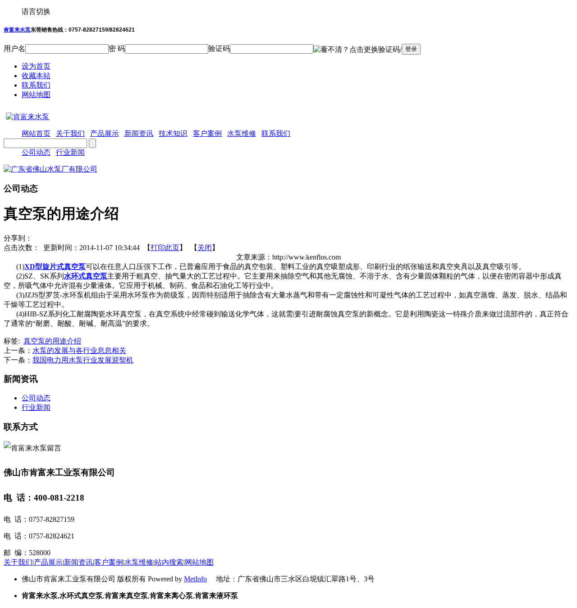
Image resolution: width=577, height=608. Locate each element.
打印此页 (165, 247)
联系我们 (36, 85)
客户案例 (108, 562)
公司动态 (36, 152)
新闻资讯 (78, 562)
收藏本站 (36, 75)
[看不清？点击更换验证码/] (357, 50)
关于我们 (18, 562)
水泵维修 (138, 562)
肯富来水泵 (17, 30)
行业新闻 (70, 152)
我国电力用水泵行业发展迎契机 (82, 360)
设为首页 (36, 66)
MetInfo (195, 579)
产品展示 (48, 562)
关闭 (204, 247)
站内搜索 (169, 562)
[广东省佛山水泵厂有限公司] (50, 169)
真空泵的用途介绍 (52, 341)
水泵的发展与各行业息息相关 (79, 350)
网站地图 (36, 94)
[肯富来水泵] (26, 117)
